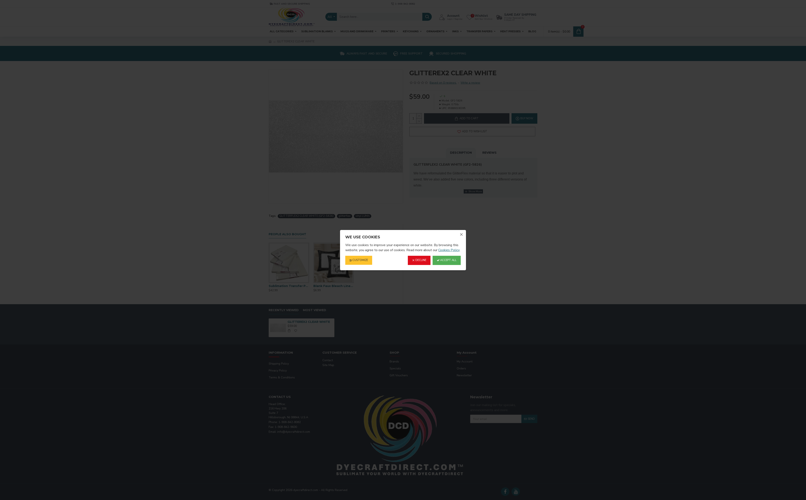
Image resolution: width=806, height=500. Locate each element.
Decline (420, 260)
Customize (360, 260)
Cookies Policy (449, 250)
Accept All (448, 260)
